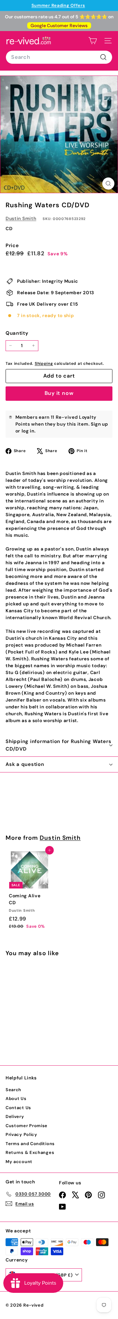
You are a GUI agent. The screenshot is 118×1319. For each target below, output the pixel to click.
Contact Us (18, 1107)
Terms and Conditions (30, 1143)
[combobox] (59, 57)
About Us (16, 1098)
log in (28, 431)
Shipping (44, 363)
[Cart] (92, 40)
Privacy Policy (21, 1134)
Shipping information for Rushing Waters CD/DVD (58, 745)
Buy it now (59, 393)
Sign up (99, 424)
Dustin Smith (21, 218)
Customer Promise (27, 1125)
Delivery (15, 1116)
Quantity (17, 333)
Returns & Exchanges (30, 1152)
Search (13, 1089)
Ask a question (25, 764)
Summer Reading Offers (58, 5)
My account (19, 1161)
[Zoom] (108, 184)
